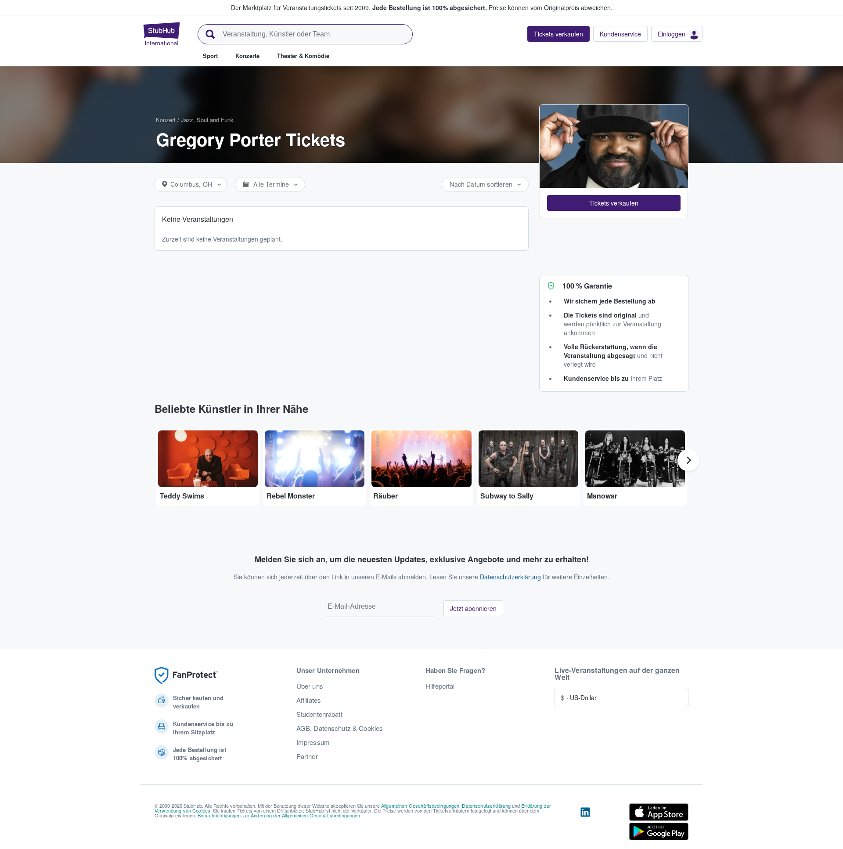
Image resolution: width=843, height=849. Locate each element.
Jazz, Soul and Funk (207, 120)
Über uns (309, 686)
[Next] (688, 460)
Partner (307, 756)
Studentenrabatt (319, 714)
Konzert (166, 120)
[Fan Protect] (186, 676)
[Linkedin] (585, 823)
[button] (614, 203)
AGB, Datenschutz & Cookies (339, 728)
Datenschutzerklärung (510, 576)
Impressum (313, 742)
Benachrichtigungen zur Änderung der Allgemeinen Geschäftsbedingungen (279, 815)
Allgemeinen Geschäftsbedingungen (420, 805)
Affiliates (308, 700)
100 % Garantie (587, 286)
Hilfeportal (440, 686)
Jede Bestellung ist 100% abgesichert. (429, 7)
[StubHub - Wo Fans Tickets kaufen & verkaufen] (161, 33)
